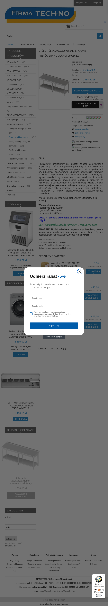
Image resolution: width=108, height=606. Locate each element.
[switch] (99, 595)
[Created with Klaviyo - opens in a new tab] (54, 337)
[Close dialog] (79, 271)
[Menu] (103, 576)
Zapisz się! (54, 325)
